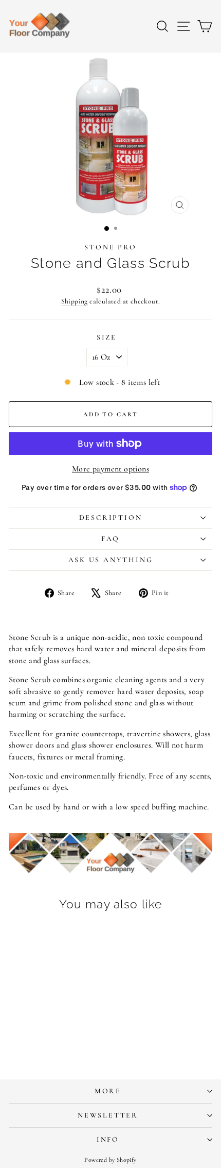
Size (107, 337)
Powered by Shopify (110, 1159)
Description (110, 517)
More (108, 1091)
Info (108, 1139)
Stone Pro (110, 247)
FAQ (110, 538)
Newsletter (108, 1115)
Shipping (74, 301)
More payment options (110, 469)
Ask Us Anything (110, 559)
